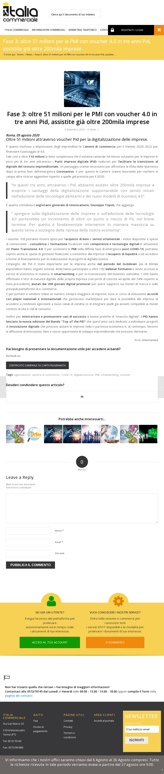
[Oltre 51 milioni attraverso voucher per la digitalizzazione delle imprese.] (82, 89)
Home (20, 54)
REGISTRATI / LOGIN (132, 30)
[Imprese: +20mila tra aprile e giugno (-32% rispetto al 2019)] (3, 387)
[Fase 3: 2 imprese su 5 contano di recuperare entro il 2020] (161, 387)
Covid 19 (66, 375)
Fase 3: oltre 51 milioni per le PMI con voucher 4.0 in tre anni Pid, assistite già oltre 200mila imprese (82, 118)
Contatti (68, 720)
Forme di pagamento (40, 729)
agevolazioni (22, 375)
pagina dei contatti (18, 695)
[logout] (112, 30)
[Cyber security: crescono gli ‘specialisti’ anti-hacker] (53, 434)
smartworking (109, 375)
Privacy (68, 727)
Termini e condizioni (70, 735)
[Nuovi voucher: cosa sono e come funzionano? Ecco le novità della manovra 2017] (15, 434)
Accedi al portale (104, 720)
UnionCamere (150, 340)
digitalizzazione (83, 375)
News (29, 54)
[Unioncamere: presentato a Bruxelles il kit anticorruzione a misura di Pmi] (129, 434)
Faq (35, 720)
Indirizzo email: (133, 723)
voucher (125, 375)
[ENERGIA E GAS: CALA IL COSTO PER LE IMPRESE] (34, 434)
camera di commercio (46, 375)
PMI (97, 375)
